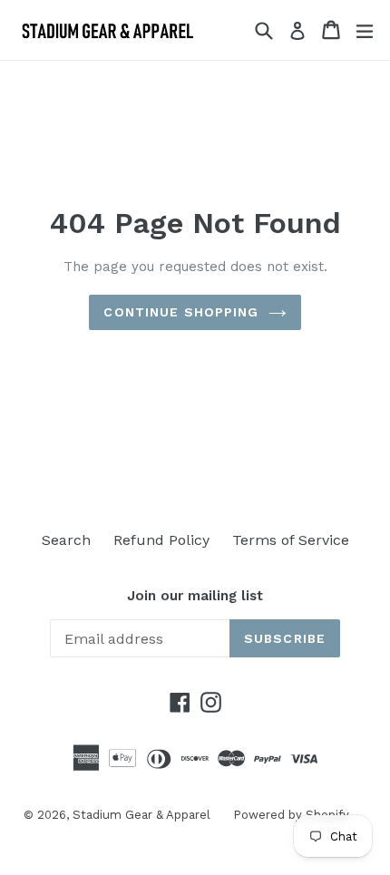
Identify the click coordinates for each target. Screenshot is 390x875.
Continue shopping (180, 312)
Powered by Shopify (291, 815)
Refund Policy (161, 540)
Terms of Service (290, 540)
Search (66, 540)
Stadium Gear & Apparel (141, 815)
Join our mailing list (195, 596)
